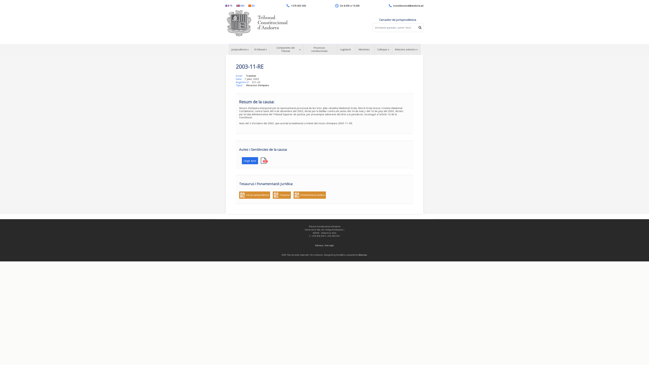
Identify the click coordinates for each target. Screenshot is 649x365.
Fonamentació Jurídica (312, 195)
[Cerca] (420, 27)
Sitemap (319, 245)
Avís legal (329, 245)
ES (253, 5)
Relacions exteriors (405, 49)
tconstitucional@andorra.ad (408, 5)
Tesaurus (285, 195)
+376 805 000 (298, 5)
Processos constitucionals (319, 49)
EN (242, 5)
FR (230, 5)
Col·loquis (382, 49)
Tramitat (251, 75)
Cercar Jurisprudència (257, 195)
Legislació (345, 49)
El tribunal (259, 49)
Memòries (364, 49)
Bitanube (362, 254)
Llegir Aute (250, 160)
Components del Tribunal (286, 49)
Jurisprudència (239, 49)
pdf (264, 161)
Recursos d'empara (257, 85)
